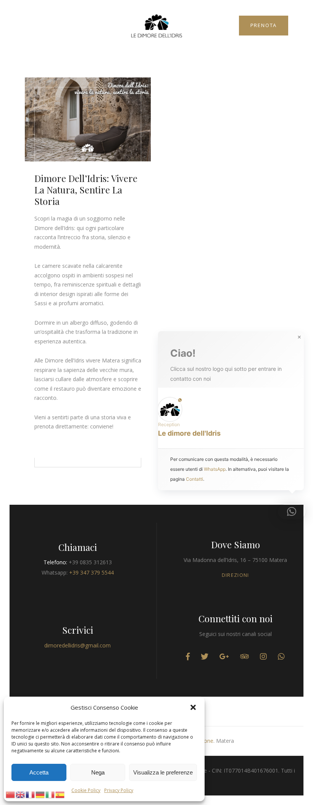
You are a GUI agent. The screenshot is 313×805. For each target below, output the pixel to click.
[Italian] (50, 794)
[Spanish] (60, 794)
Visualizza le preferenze (163, 772)
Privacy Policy (118, 790)
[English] (21, 794)
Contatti (194, 479)
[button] (193, 707)
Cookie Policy (85, 790)
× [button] (299, 337)
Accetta (38, 772)
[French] (30, 794)
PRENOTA (263, 25)
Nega (98, 772)
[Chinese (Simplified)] (11, 794)
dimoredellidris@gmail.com (77, 645)
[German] (40, 794)
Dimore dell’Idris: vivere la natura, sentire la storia (85, 189)
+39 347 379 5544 (91, 572)
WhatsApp (215, 469)
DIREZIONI (235, 575)
